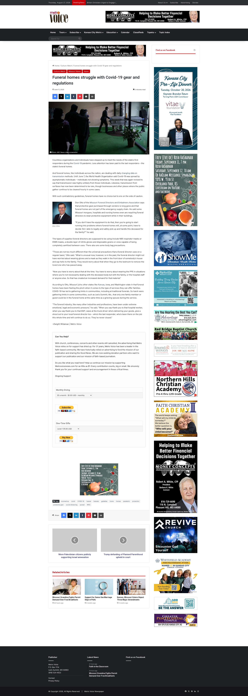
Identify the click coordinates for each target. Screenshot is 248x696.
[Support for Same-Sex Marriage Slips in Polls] (99, 587)
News (86, 71)
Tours (62, 32)
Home (53, 32)
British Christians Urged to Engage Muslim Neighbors (108, 3)
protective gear (58, 505)
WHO (88, 505)
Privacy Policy (53, 681)
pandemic (126, 501)
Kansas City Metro (93, 32)
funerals (96, 501)
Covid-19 (77, 163)
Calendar (125, 32)
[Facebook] (55, 96)
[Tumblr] (73, 96)
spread (82, 505)
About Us (162, 3)
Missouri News (75, 71)
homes (118, 501)
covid (73, 501)
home (112, 501)
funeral (89, 501)
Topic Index (164, 32)
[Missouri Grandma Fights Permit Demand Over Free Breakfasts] (66, 587)
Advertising (185, 3)
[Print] (92, 96)
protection (135, 501)
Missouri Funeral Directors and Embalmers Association (115, 202)
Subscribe (174, 3)
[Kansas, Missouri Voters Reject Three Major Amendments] (131, 587)
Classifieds (138, 32)
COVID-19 (81, 501)
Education (111, 32)
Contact (51, 678)
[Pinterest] (79, 96)
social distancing (71, 505)
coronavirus (65, 501)
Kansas (101, 284)
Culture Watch (66, 66)
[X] (61, 96)
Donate (195, 3)
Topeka (150, 32)
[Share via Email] (86, 96)
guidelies (104, 501)
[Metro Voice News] (58, 16)
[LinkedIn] (67, 96)
